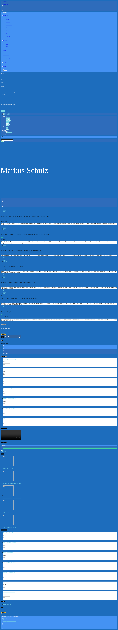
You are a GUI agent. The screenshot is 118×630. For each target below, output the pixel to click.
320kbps (8, 113)
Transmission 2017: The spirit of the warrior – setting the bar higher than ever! (21, 250)
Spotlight (5, 261)
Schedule (5, 15)
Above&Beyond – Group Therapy (9, 359)
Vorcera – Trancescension (8, 388)
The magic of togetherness (7, 312)
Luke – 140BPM (6, 418)
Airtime (5, 1)
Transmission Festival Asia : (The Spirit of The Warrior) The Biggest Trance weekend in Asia (25, 216)
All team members (7, 2)
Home (4, 211)
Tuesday (8, 22)
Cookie (4, 619)
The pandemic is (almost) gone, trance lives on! (12, 498)
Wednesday (9, 25)
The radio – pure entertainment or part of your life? (12, 483)
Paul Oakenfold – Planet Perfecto (9, 592)
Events (5, 40)
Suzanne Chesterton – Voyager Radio (10, 378)
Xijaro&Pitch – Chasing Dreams (9, 368)
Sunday (8, 36)
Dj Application (9, 58)
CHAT (4, 62)
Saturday (8, 33)
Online (7, 47)
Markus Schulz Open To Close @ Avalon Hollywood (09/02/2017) (18, 282)
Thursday (8, 28)
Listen (4, 66)
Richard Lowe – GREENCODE (9, 408)
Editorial (5, 306)
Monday (8, 19)
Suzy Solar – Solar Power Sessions (9, 398)
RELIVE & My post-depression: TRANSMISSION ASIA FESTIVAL (19, 298)
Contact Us (6, 55)
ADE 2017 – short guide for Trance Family (12, 266)
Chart (4, 50)
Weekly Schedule (7, 604)
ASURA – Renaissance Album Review (10, 468)
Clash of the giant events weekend (9, 527)
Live (7, 44)
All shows (5, 4)
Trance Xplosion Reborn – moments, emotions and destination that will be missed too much (25, 234)
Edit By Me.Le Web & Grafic (9, 621)
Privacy (5, 618)
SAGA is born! (6, 512)
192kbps (8, 114)
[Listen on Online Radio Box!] (19, 337)
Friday (7, 30)
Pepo (2, 218)
